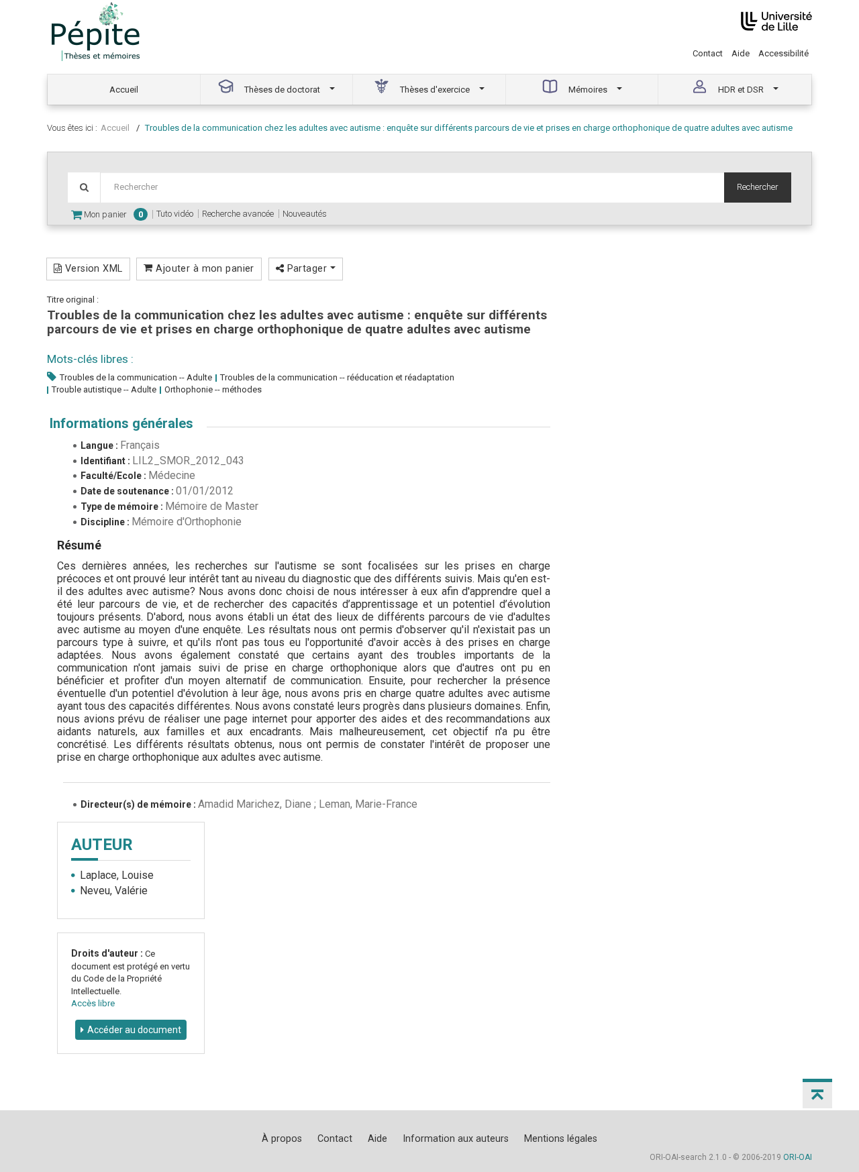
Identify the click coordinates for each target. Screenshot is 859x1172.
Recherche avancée (238, 213)
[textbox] (412, 187)
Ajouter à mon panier (203, 268)
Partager (307, 268)
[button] (817, 1093)
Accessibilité (783, 53)
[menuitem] (124, 89)
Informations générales (121, 423)
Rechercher (757, 186)
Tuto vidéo (174, 213)
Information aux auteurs (456, 1138)
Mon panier (112, 214)
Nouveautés (305, 213)
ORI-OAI (797, 1157)
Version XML (92, 268)
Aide (740, 53)
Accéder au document (134, 1029)
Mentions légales (560, 1138)
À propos (282, 1138)
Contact (708, 53)
